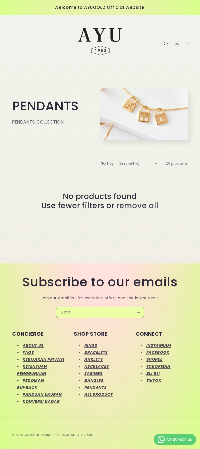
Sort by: (108, 163)
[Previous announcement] (9, 7)
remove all (138, 205)
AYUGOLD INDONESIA (40, 435)
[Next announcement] (190, 7)
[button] (10, 44)
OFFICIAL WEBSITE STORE (74, 435)
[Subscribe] (138, 312)
